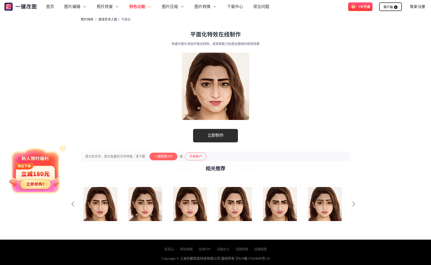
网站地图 (186, 249)
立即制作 (215, 135)
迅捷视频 (241, 249)
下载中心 (235, 6)
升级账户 (195, 156)
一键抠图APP (163, 156)
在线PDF (205, 249)
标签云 (169, 249)
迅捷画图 (260, 249)
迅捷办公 (223, 249)
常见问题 (261, 6)
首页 (50, 6)
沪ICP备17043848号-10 (252, 258)
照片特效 (87, 19)
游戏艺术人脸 (107, 19)
